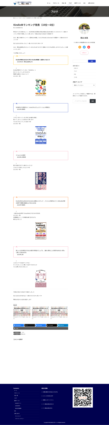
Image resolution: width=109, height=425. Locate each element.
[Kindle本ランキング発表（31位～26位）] (21, 311)
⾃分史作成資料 (18, 408)
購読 (93, 101)
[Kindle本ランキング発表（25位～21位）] (40, 311)
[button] (84, 53)
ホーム (15, 390)
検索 (92, 61)
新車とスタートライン (48, 400)
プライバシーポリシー (19, 418)
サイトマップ (17, 416)
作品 (75, 74)
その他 (75, 77)
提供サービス (17, 400)
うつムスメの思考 (20, 155)
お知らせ (76, 68)
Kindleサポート (18, 403)
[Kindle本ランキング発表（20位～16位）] (59, 311)
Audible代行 (17, 405)
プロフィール (17, 393)
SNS (15, 411)
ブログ (23, 332)
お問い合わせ (17, 413)
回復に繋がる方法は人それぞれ (50, 392)
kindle (24, 334)
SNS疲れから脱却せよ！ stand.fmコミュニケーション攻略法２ (33, 107)
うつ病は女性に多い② (48, 404)
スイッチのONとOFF (48, 396)
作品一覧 (16, 395)
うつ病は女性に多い (47, 408)
